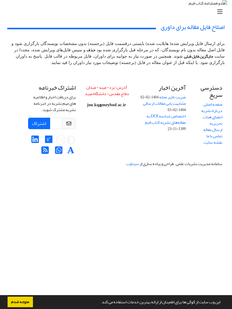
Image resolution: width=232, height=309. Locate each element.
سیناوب (132, 164)
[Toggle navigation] (117, 12)
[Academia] (71, 152)
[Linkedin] (35, 141)
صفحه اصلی (213, 104)
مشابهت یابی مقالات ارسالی (164, 103)
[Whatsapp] (58, 152)
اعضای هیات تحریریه (212, 120)
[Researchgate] (48, 141)
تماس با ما (214, 136)
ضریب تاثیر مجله (172, 97)
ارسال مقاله (212, 130)
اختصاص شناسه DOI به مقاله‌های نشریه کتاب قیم (165, 119)
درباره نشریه (211, 111)
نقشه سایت (213, 142)
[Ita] (61, 141)
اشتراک (39, 123)
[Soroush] (71, 141)
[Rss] (45, 152)
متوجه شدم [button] (20, 301)
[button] (99, 303)
